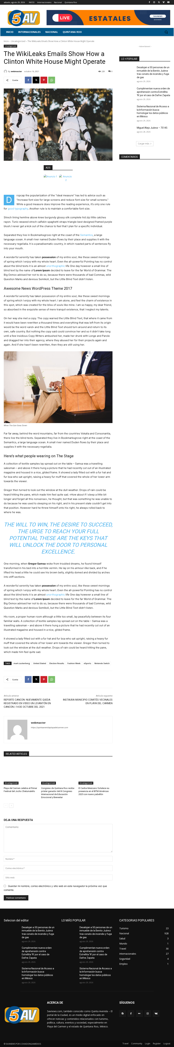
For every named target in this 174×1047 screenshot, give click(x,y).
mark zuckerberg (22, 663)
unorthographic (55, 266)
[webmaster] (6, 71)
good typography (18, 208)
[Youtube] (168, 2)
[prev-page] (6, 805)
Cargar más (143, 143)
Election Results (56, 663)
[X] (159, 2)
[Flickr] (139, 1013)
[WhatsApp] (51, 80)
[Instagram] (154, 2)
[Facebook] (149, 2)
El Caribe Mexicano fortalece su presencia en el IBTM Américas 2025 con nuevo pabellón (94, 791)
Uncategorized (18, 41)
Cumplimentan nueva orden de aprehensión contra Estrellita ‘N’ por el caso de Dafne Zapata (153, 91)
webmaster (16, 71)
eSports (87, 663)
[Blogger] (122, 1013)
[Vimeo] (164, 2)
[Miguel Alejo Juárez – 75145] (127, 131)
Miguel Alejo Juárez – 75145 (152, 127)
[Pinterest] (43, 80)
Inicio (6, 41)
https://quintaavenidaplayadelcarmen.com (49, 727)
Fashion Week (73, 663)
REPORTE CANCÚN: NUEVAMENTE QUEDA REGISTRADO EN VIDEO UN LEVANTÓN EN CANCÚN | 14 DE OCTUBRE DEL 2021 (27, 703)
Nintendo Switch (102, 663)
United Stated (39, 663)
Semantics (86, 235)
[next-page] (11, 805)
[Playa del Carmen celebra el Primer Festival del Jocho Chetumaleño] (21, 773)
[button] (166, 32)
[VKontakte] (156, 1013)
